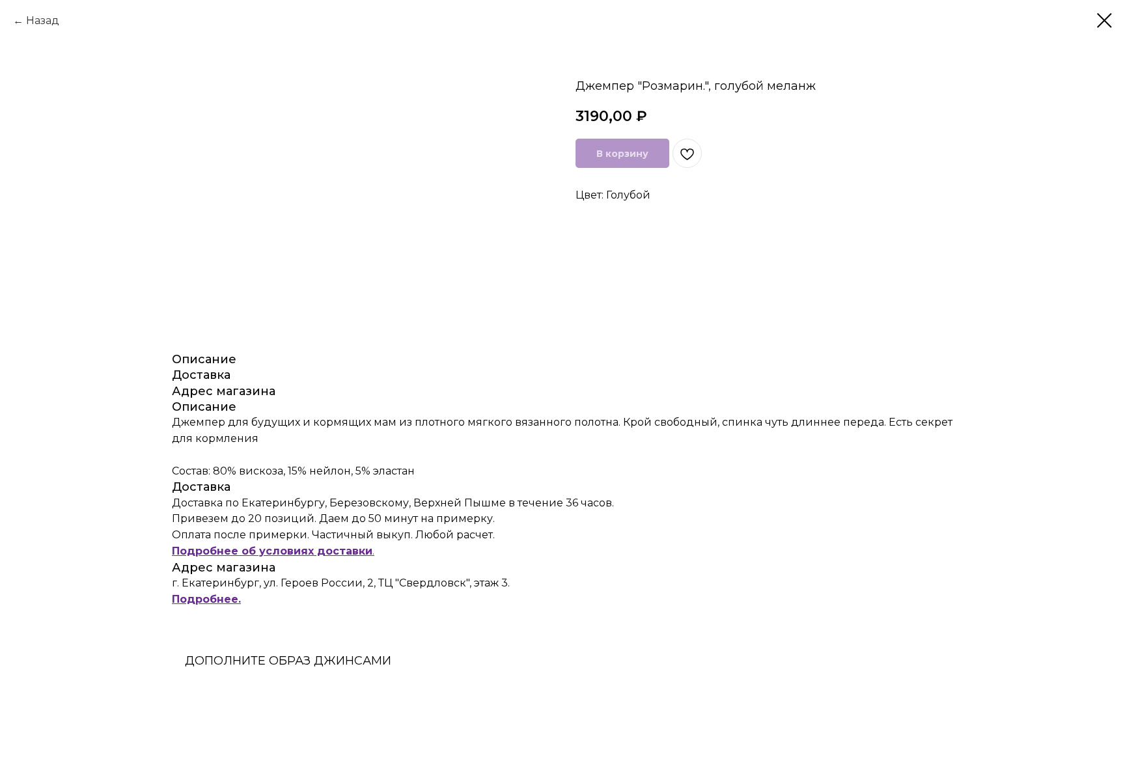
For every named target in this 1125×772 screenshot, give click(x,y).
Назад (42, 20)
